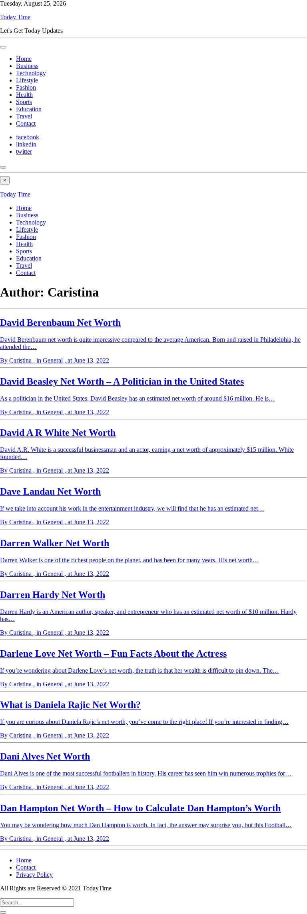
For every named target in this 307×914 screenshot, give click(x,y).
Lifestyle (27, 80)
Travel (24, 116)
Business (27, 65)
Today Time (15, 17)
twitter (24, 151)
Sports (24, 101)
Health (24, 94)
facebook (27, 137)
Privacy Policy (34, 874)
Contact (26, 123)
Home (24, 58)
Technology (31, 73)
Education (29, 109)
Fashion (26, 87)
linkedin (26, 144)
